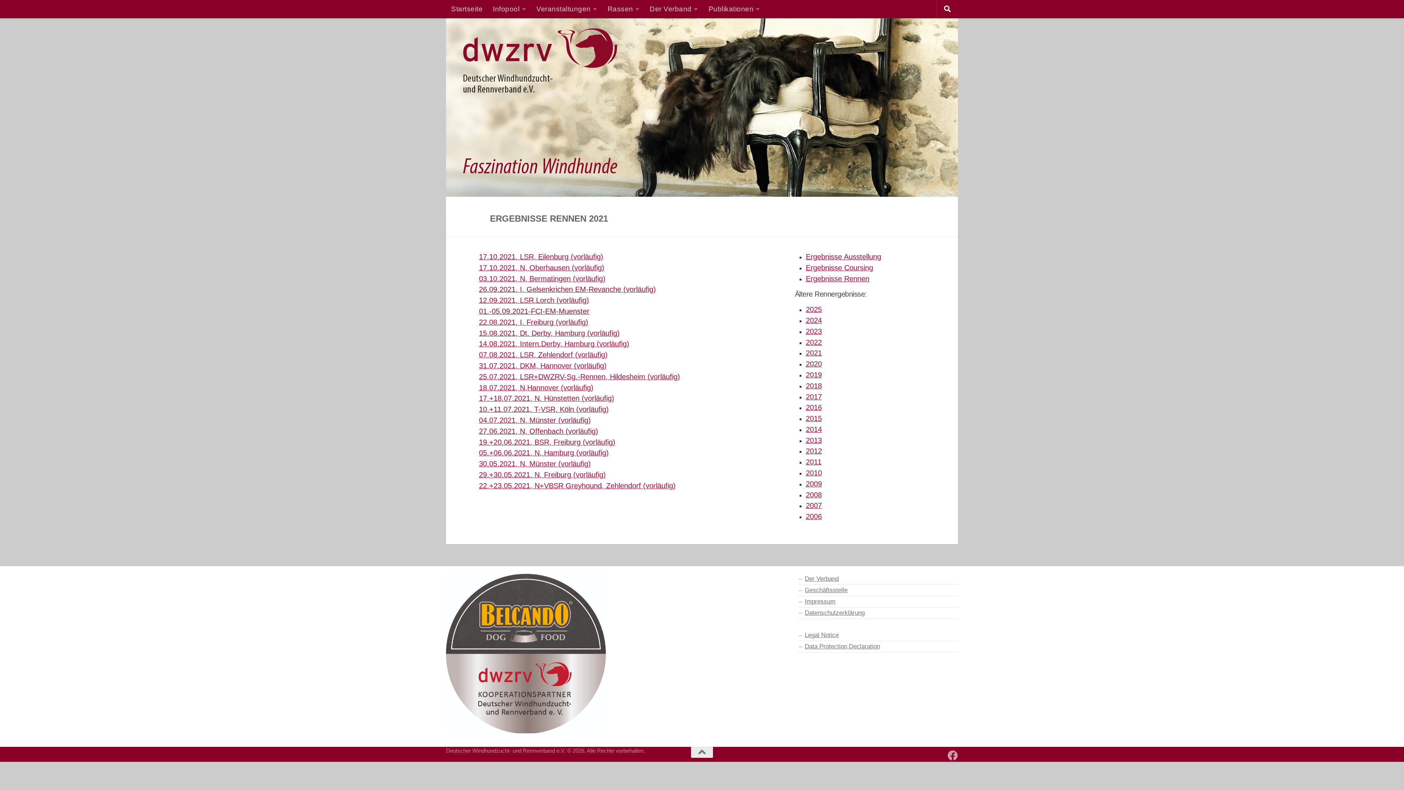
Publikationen (731, 9)
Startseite (467, 9)
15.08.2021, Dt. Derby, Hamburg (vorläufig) (549, 333)
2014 (814, 429)
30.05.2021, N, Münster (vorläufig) (535, 464)
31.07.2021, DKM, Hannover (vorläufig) (543, 366)
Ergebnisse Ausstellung (843, 257)
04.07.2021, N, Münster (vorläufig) (535, 420)
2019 (814, 375)
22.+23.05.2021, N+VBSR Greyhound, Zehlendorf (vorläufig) (577, 486)
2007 (814, 505)
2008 (814, 495)
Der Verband (822, 578)
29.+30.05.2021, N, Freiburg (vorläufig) (542, 475)
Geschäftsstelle (826, 590)
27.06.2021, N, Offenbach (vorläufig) (538, 431)
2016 (814, 407)
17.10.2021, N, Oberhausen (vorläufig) (541, 268)
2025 (814, 309)
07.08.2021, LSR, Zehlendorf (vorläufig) (543, 355)
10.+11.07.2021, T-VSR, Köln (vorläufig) (544, 409)
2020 (814, 364)
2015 (814, 418)
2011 (814, 462)
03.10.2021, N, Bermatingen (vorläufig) (542, 279)
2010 (814, 473)
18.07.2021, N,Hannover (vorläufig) (536, 388)
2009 (814, 484)
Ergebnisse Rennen (837, 279)
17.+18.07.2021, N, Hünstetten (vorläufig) (546, 398)
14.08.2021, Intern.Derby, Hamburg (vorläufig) (554, 344)
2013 (814, 440)
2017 (814, 397)
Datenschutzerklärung (835, 612)
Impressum (820, 601)
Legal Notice (822, 635)
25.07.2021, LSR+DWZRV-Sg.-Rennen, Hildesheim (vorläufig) (579, 377)
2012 (814, 451)
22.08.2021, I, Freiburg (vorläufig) (533, 322)
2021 (814, 353)
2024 (814, 320)
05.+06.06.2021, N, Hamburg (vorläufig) (544, 453)
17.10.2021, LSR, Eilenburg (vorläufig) (541, 257)
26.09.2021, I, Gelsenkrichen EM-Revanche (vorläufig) (567, 289)
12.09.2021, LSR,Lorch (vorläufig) (534, 300)
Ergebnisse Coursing (839, 268)
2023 (814, 331)
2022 (814, 342)
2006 (814, 516)
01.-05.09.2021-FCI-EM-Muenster (534, 311)
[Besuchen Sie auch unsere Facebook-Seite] (953, 755)
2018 (814, 386)
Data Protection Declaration (842, 646)
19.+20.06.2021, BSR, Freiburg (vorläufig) (547, 442)
